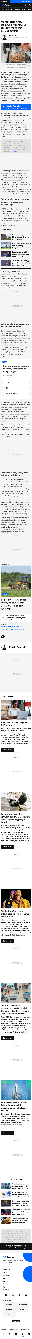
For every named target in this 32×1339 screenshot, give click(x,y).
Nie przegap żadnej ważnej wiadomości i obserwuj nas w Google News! (16, 617)
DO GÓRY (15, 1321)
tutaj (14, 151)
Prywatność (6, 1289)
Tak (7, 382)
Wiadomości (9, 9)
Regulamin (6, 1287)
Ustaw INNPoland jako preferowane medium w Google (16, 107)
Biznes (24, 9)
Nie (7, 388)
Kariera (5, 1272)
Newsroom (6, 1284)
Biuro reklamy (7, 1269)
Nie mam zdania (12, 394)
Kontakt (5, 1278)
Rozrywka (5, 1281)
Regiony (17, 9)
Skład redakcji (7, 1275)
